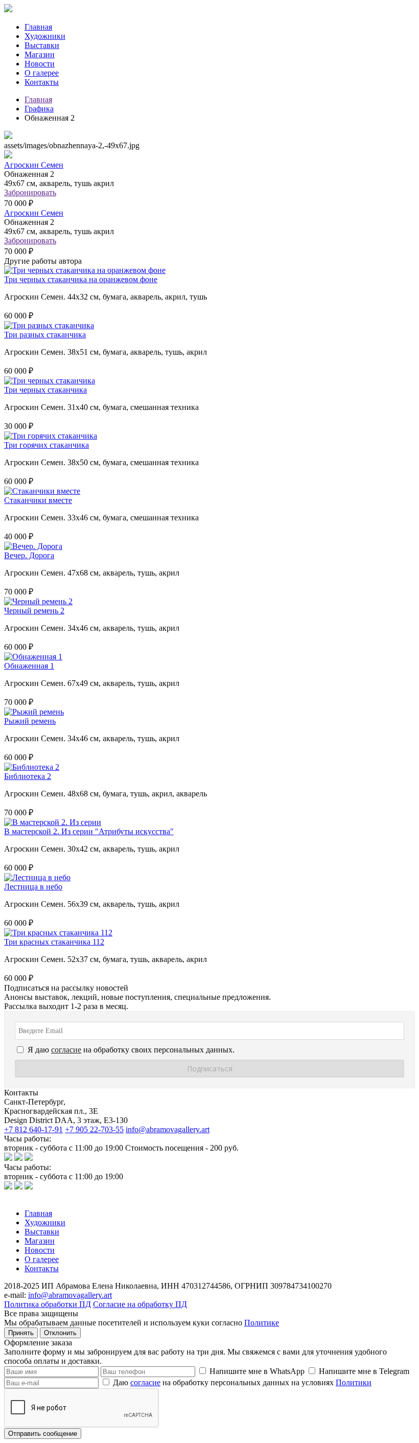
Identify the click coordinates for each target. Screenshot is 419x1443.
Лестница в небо (33, 886)
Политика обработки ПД (47, 1304)
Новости (40, 63)
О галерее (42, 72)
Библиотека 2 (27, 776)
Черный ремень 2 (34, 610)
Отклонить (60, 1333)
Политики (353, 1382)
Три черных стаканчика (45, 389)
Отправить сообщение (42, 1433)
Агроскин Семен (33, 165)
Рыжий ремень (30, 721)
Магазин (40, 54)
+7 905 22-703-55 (94, 1129)
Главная (38, 26)
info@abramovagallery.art (168, 1129)
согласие (145, 1382)
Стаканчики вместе (38, 500)
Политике (261, 1322)
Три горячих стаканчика (46, 445)
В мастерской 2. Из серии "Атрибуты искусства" (89, 831)
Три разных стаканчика (45, 334)
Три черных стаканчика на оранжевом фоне (80, 279)
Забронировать (30, 192)
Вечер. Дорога (29, 555)
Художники (45, 36)
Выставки (42, 45)
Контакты (42, 82)
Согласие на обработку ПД (140, 1304)
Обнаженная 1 (29, 665)
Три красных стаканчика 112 (54, 941)
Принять (21, 1333)
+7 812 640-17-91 (33, 1129)
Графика (39, 108)
